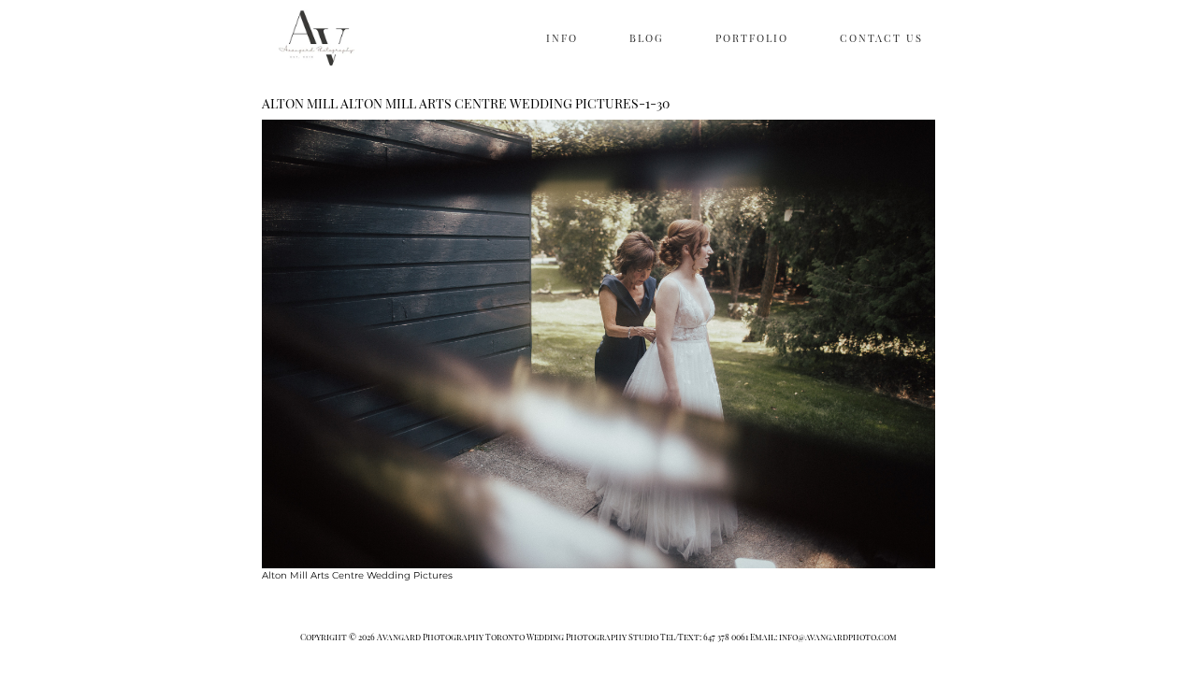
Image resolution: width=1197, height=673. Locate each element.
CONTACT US (881, 38)
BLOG (646, 38)
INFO (562, 38)
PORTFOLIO (751, 38)
